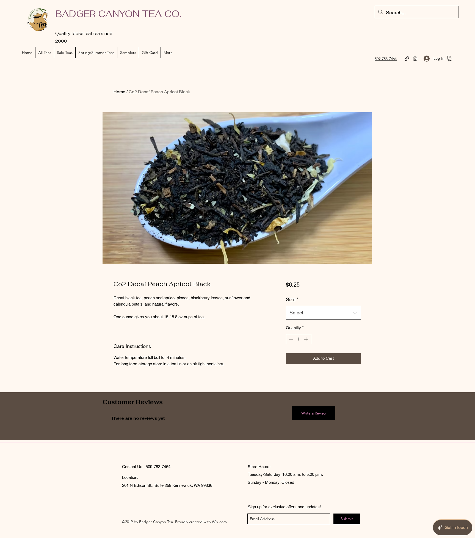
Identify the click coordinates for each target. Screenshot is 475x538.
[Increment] (306, 339)
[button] (449, 58)
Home (119, 91)
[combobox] (323, 313)
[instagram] (415, 58)
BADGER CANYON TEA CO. (118, 14)
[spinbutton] (298, 339)
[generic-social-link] (407, 58)
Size (292, 299)
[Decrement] (290, 339)
